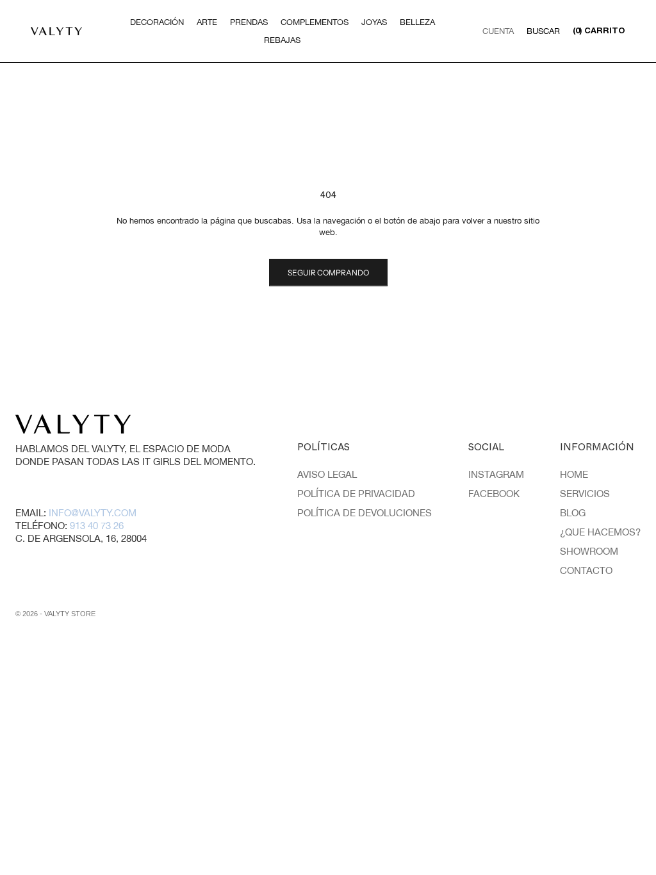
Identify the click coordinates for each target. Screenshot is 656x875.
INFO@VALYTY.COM (92, 512)
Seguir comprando (328, 272)
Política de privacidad (356, 493)
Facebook (494, 493)
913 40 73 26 (97, 525)
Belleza (417, 22)
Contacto (586, 570)
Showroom (589, 551)
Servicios (585, 493)
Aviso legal (327, 474)
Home (574, 474)
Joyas (374, 22)
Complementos (314, 22)
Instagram (496, 474)
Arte (207, 22)
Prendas (249, 22)
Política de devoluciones (364, 512)
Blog (573, 512)
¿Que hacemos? (600, 532)
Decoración (157, 22)
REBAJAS (282, 40)
